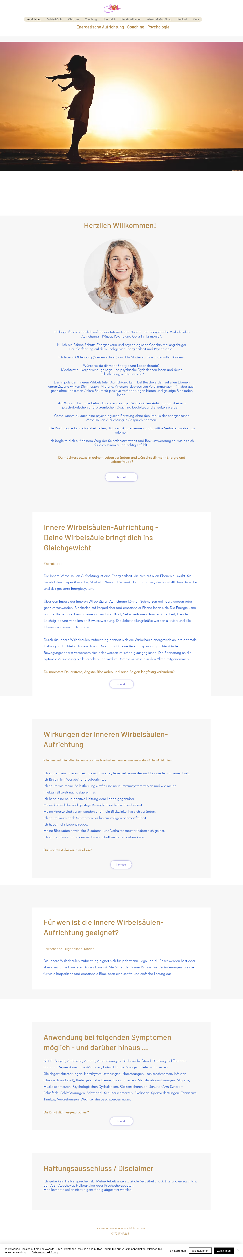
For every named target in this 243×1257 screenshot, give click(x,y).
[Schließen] (238, 1250)
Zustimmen (224, 1250)
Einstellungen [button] (178, 1250)
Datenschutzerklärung (45, 1252)
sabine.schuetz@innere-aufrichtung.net (121, 1228)
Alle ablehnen (200, 1250)
